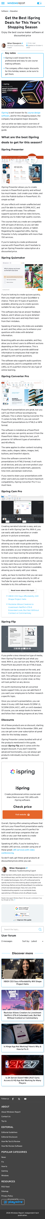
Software (4, 11)
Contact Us (5, 1117)
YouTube (25, 1099)
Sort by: (26, 941)
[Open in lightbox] (22, 169)
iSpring (4, 113)
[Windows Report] (16, 3)
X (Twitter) (19, 1099)
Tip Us (4, 1121)
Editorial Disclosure (9, 1137)
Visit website (20, 815)
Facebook (13, 1099)
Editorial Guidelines (9, 1132)
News (3, 1157)
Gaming (4, 1171)
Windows (5, 1176)
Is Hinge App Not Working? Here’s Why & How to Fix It (22, 1048)
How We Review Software (11, 1146)
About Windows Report (10, 1112)
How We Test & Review (10, 1141)
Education (14, 11)
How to (4, 1166)
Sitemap (4, 1191)
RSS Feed (5, 1187)
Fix (2, 1162)
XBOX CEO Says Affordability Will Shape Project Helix (23, 983)
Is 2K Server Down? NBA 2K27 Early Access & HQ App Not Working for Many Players (22, 1081)
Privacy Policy (7, 1196)
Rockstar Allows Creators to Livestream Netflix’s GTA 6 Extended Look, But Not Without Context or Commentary (22, 1015)
